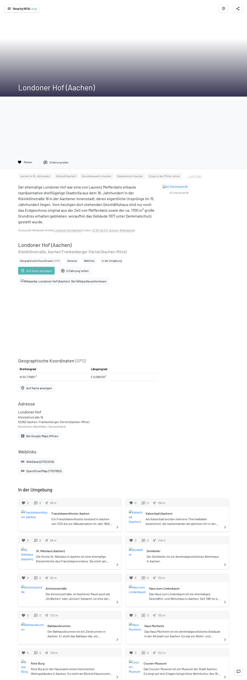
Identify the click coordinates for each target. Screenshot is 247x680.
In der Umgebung (112, 260)
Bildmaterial (126, 230)
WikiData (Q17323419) (37, 462)
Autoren (113, 230)
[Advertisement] (123, 126)
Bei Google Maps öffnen (39, 436)
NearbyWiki (22, 8)
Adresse (72, 260)
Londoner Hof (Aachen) (68, 230)
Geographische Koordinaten (40, 260)
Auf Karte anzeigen (36, 271)
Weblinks (89, 260)
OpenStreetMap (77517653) (41, 471)
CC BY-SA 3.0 (99, 230)
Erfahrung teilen (75, 271)
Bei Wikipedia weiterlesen (89, 281)
